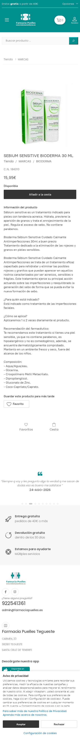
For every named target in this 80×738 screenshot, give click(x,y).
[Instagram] (15, 592)
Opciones (68, 4)
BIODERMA (44, 161)
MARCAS (23, 59)
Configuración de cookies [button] (40, 733)
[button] (59, 20)
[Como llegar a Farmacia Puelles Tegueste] (5, 625)
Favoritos (26, 429)
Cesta (54, 429)
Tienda (8, 59)
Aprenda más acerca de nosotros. (25, 715)
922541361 (13, 603)
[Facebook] (5, 592)
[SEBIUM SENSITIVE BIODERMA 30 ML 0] (40, 111)
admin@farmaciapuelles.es (22, 610)
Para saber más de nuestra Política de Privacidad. (35, 711)
